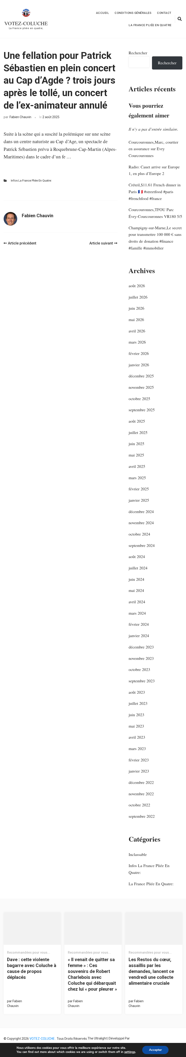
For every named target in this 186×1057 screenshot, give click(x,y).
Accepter (155, 1050)
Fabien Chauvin (20, 117)
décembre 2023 (141, 647)
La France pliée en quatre (150, 25)
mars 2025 (137, 477)
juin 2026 (136, 308)
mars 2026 (137, 342)
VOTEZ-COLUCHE (26, 23)
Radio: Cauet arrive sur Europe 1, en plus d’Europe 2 (154, 170)
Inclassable (138, 854)
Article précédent (22, 243)
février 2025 (139, 488)
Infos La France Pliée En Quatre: (31, 180)
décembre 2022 (141, 782)
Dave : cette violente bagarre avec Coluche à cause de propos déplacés (31, 968)
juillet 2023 (138, 703)
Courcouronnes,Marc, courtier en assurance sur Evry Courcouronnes (153, 148)
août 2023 (137, 692)
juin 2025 (136, 443)
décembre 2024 (141, 511)
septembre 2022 (142, 816)
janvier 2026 (139, 364)
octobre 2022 (139, 805)
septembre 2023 (142, 680)
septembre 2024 (142, 545)
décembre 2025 (141, 376)
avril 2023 (137, 737)
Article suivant (101, 243)
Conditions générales (133, 13)
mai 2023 (136, 726)
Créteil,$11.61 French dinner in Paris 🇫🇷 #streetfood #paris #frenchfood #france (155, 191)
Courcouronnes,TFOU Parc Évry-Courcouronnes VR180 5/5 (155, 213)
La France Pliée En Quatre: (151, 883)
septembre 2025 (142, 409)
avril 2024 (137, 601)
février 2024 (139, 624)
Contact (164, 13)
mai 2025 (136, 455)
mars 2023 (137, 748)
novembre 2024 (141, 522)
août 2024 (137, 556)
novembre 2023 (141, 658)
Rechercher (138, 52)
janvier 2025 (139, 500)
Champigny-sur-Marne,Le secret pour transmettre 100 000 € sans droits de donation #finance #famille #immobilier (155, 238)
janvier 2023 (139, 771)
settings (129, 1052)
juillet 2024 (138, 568)
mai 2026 (136, 319)
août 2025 (137, 421)
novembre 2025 (141, 387)
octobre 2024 (139, 534)
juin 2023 (136, 714)
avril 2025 (137, 466)
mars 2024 (137, 613)
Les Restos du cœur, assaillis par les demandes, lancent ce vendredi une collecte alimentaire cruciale (151, 971)
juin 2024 (136, 579)
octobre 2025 (139, 398)
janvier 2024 (139, 635)
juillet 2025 (138, 432)
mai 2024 (136, 590)
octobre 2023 (139, 669)
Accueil (102, 13)
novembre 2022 (141, 793)
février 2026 (139, 353)
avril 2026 (137, 331)
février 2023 (139, 760)
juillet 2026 (138, 297)
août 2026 (137, 285)
